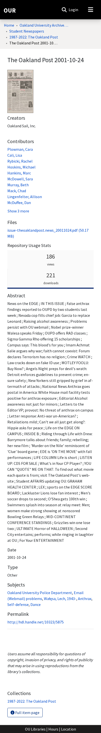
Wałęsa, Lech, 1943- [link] (60, 598)
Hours (53, 729)
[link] (31, 701)
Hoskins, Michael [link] (21, 167)
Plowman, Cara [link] (20, 149)
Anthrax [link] (84, 598)
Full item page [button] (26, 712)
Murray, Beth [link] (18, 184)
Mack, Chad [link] (16, 190)
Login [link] (74, 9)
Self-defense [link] (18, 604)
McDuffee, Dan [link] (19, 202)
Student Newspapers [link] (26, 31)
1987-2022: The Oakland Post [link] (33, 37)
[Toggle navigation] (90, 9)
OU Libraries (35, 729)
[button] (64, 10)
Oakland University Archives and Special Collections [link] (44, 25)
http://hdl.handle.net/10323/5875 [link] (35, 622)
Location (68, 729)
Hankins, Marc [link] (19, 172)
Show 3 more (18, 210)
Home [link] (9, 25)
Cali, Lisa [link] (14, 155)
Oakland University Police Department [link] (39, 592)
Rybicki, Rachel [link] (20, 161)
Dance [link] (35, 604)
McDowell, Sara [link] (20, 178)
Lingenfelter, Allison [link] (24, 196)
